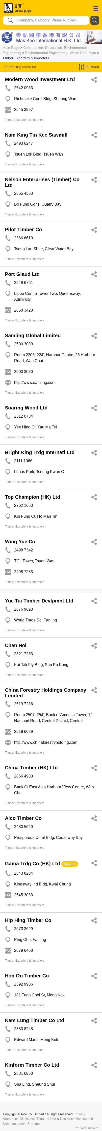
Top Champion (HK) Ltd (32, 497)
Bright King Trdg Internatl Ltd (40, 452)
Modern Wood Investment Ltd (40, 79)
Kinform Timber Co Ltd (32, 1065)
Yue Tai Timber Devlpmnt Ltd (39, 600)
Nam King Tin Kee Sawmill (36, 135)
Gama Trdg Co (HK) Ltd (32, 863)
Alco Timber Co (23, 818)
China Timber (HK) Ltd (31, 767)
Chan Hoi (15, 645)
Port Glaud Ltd (22, 274)
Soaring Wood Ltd (26, 407)
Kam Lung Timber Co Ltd (34, 1020)
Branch (70, 864)
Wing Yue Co (20, 541)
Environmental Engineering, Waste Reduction (60, 53)
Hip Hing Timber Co (28, 920)
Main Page (10, 48)
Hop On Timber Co (27, 975)
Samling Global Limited (33, 335)
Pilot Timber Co (23, 229)
